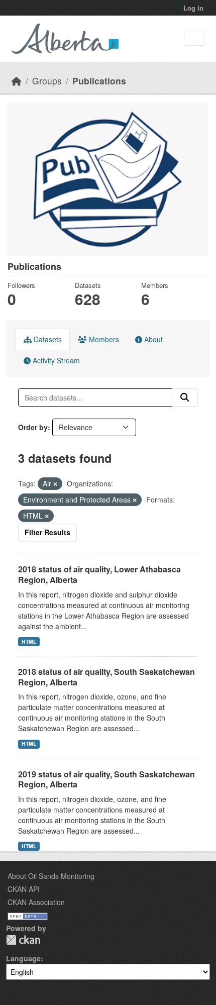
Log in (193, 8)
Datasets (47, 339)
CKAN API (24, 889)
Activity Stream (55, 360)
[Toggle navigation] (194, 39)
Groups (47, 80)
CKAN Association (36, 902)
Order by (33, 427)
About (152, 339)
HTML (29, 641)
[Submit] (185, 397)
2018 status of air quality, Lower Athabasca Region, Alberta (99, 574)
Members (103, 339)
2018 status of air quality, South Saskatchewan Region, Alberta (106, 677)
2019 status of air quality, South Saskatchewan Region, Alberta (106, 779)
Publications (99, 80)
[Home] (17, 80)
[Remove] (55, 484)
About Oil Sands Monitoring (51, 876)
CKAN (23, 940)
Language (23, 958)
